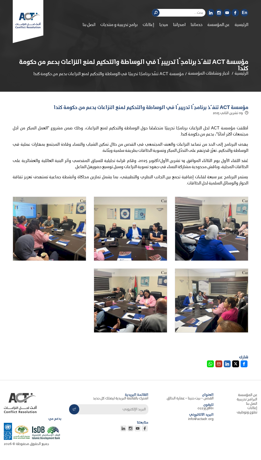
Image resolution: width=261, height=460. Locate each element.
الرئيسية (241, 25)
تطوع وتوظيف (247, 412)
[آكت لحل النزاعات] (28, 20)
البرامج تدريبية (247, 399)
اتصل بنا (89, 25)
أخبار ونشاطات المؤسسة (208, 74)
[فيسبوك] (235, 13)
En (244, 13)
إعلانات (148, 25)
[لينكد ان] (211, 13)
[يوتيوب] (227, 13)
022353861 (206, 408)
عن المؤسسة (247, 395)
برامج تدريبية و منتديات (119, 25)
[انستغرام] (219, 13)
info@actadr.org (201, 419)
